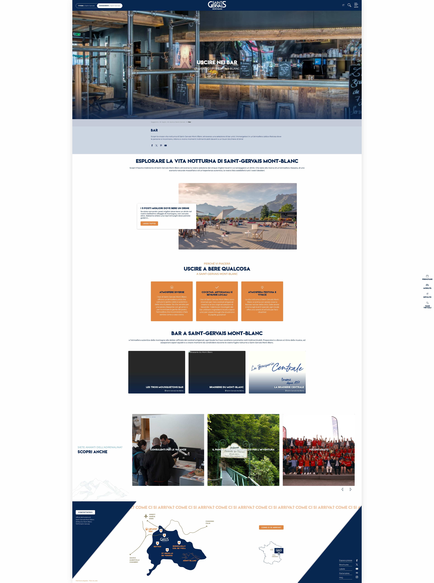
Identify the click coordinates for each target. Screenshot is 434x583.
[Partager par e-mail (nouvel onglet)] (165, 145)
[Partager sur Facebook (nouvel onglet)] (152, 145)
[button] (349, 5)
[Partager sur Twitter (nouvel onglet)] (156, 145)
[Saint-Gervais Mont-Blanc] (217, 5)
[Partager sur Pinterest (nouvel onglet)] (161, 145)
